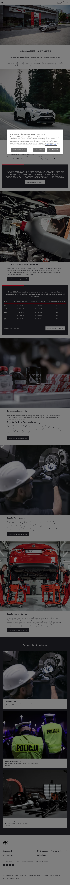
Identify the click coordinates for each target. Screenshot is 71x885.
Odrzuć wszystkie (39, 149)
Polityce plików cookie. (50, 144)
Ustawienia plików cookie (19, 149)
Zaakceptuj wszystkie (53, 149)
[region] (35, 141)
